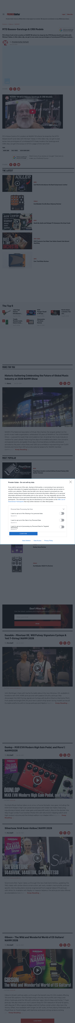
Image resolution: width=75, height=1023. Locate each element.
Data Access (37, 540)
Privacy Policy (48, 540)
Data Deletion (26, 540)
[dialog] (37, 511)
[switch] (61, 513)
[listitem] (37, 509)
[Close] (71, 482)
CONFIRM (23, 533)
